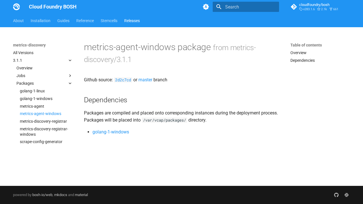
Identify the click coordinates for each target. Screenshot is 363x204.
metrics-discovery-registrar (43, 121)
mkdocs (60, 195)
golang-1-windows (36, 98)
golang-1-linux (32, 91)
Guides (63, 20)
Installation (40, 20)
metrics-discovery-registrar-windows (44, 131)
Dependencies (302, 60)
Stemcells (109, 20)
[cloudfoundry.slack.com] (346, 194)
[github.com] (336, 194)
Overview (24, 68)
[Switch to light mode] (206, 6)
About (18, 20)
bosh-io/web (42, 195)
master (145, 79)
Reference (85, 20)
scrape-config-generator (41, 141)
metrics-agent (32, 106)
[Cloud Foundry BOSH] (16, 6)
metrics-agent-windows (40, 113)
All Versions (23, 52)
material (81, 195)
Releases (132, 20)
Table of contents (306, 45)
